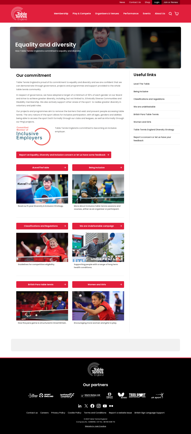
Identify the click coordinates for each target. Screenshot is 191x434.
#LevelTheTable (40, 167)
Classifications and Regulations (41, 225)
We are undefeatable (144, 106)
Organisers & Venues (107, 13)
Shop (147, 2)
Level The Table (142, 83)
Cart (176, 14)
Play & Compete (82, 13)
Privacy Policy (58, 412)
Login (156, 2)
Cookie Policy (74, 412)
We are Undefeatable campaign (97, 225)
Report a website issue (120, 412)
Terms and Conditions (95, 412)
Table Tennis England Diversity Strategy (154, 129)
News (122, 2)
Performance (131, 13)
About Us (160, 13)
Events (147, 13)
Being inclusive (141, 91)
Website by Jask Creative (95, 426)
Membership (61, 13)
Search (170, 14)
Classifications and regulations (149, 99)
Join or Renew (171, 2)
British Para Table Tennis (146, 114)
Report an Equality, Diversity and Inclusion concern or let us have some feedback (62, 154)
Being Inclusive (97, 167)
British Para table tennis (40, 284)
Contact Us (135, 2)
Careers (44, 412)
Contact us (32, 412)
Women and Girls (97, 284)
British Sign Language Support (149, 412)
